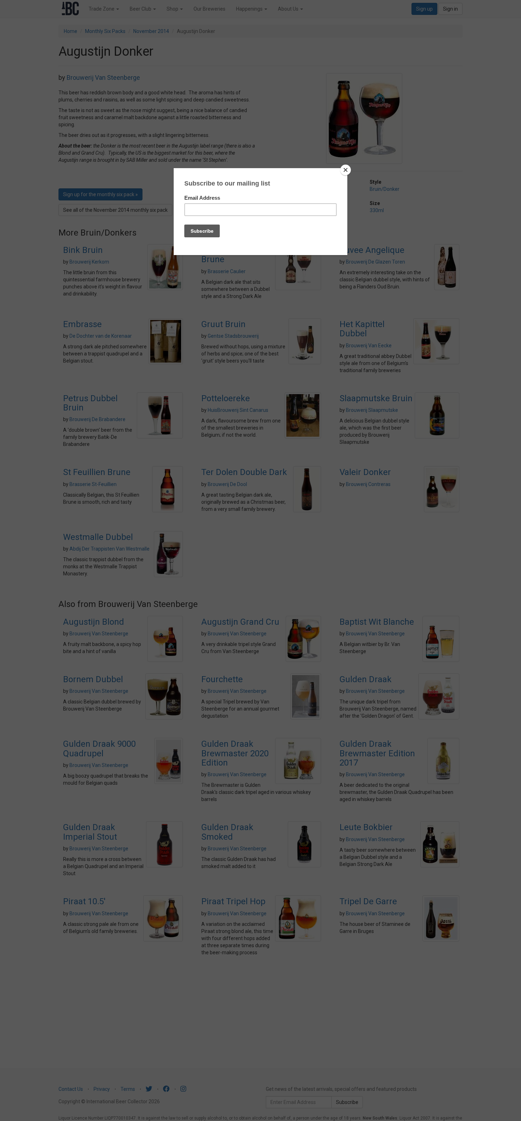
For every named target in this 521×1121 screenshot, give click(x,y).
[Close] (345, 170)
